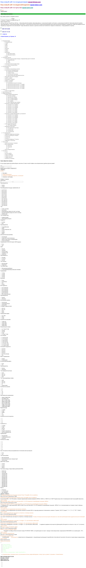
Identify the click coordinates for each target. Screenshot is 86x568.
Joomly (1, 171)
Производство (14, 537)
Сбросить (7, 493)
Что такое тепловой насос (11, 65)
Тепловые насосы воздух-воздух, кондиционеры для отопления (20, 58)
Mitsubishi (7, 52)
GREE (6, 44)
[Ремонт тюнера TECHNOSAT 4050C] (9, 527)
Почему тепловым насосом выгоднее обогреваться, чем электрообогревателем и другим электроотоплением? (59, 516)
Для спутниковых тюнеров (11, 143)
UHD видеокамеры (11, 125)
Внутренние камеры (12, 97)
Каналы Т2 (7, 138)
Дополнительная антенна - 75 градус (16, 84)
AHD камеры (10, 101)
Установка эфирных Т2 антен (12, 139)
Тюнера (7, 67)
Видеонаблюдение (7, 93)
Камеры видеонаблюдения (11, 94)
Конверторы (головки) (12, 71)
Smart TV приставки (9, 90)
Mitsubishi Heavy (11, 53)
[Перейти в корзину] (19, 20)
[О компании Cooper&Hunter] (7, 533)
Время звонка (3, 168)
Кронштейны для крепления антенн (15, 75)
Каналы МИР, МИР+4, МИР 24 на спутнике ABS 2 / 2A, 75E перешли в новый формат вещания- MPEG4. (23, 504)
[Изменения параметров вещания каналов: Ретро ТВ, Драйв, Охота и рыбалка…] (19, 495)
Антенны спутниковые (12, 74)
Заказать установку (9, 158)
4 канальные (10, 129)
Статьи (4, 551)
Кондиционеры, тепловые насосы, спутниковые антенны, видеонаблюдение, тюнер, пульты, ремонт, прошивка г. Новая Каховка (33, 554)
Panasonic (9, 147)
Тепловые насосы (7, 57)
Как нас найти (8, 153)
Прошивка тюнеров (10, 79)
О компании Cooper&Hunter (6, 536)
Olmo (6, 47)
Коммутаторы (10, 72)
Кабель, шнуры (8, 78)
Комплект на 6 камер (12, 109)
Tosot (6, 43)
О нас (6, 152)
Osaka (6, 56)
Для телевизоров (9, 144)
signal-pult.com (27, 8)
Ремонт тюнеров (9, 80)
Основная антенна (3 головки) (14, 83)
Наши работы (6, 548)
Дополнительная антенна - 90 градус (16, 86)
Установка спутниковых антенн (12, 69)
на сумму (9, 20)
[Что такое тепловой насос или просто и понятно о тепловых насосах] (16, 513)
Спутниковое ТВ (6, 66)
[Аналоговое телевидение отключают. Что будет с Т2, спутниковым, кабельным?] (19, 520)
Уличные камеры (11, 95)
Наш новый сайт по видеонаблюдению (15, 5)
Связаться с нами (9, 155)
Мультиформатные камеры (13, 102)
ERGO (6, 46)
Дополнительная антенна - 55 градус (16, 85)
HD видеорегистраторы (13, 127)
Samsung (9, 145)
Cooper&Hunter (8, 42)
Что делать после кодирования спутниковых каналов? (13, 509)
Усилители (7, 136)
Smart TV (5, 89)
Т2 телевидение (6, 132)
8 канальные (10, 130)
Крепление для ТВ (7, 92)
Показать (2, 493)
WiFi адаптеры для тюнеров (11, 76)
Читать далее (3, 500)
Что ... (1, 518)
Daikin (6, 49)
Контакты (5, 150)
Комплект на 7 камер (12, 111)
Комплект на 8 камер (12, 112)
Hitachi (6, 51)
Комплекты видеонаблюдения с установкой (15, 113)
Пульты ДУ (5, 141)
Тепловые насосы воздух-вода (12, 63)
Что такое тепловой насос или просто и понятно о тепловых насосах (16, 515)
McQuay (7, 48)
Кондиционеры (6, 40)
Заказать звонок (4, 11)
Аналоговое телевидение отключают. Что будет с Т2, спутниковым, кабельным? (19, 523)
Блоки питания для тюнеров (11, 135)
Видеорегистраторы (10, 126)
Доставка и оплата (7, 545)
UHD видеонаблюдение (10, 124)
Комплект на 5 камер (12, 108)
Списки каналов (9, 81)
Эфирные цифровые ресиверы (12, 134)
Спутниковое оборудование (11, 70)
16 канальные (10, 131)
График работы (8, 157)
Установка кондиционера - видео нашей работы (14, 552)
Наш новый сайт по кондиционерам (14, 2)
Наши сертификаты (7, 547)
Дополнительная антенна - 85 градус (16, 88)
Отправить (3, 169)
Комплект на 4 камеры (12, 107)
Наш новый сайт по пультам (11, 8)
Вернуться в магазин (5, 541)
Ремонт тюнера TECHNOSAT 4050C (8, 529)
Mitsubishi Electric (11, 55)
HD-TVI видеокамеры (12, 99)
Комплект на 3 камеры (12, 106)
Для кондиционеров (10, 149)
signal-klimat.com (34, 2)
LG (8, 148)
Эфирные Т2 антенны (10, 140)
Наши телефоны (9, 154)
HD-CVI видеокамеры (12, 98)
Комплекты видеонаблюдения (12, 103)
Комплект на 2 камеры (12, 104)
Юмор (4, 549)
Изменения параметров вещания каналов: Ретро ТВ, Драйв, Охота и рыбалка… (18, 497)
